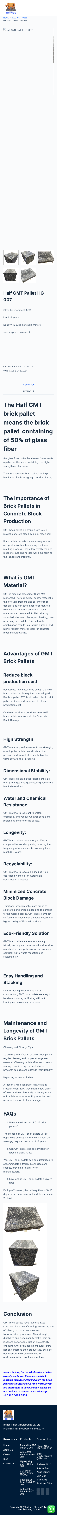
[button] (25, 8)
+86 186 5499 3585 (15, 1395)
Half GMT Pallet (25, 366)
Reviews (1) (28, 391)
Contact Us (8, 1463)
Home (6, 1445)
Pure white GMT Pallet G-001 (28, 1446)
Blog (5, 1459)
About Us (8, 1450)
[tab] (28, 385)
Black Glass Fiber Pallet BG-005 (28, 1482)
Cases (6, 1454)
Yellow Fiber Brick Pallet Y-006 (27, 1491)
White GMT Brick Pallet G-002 (27, 1454)
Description (28, 385)
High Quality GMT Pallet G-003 (27, 1464)
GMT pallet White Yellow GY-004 (26, 1473)
